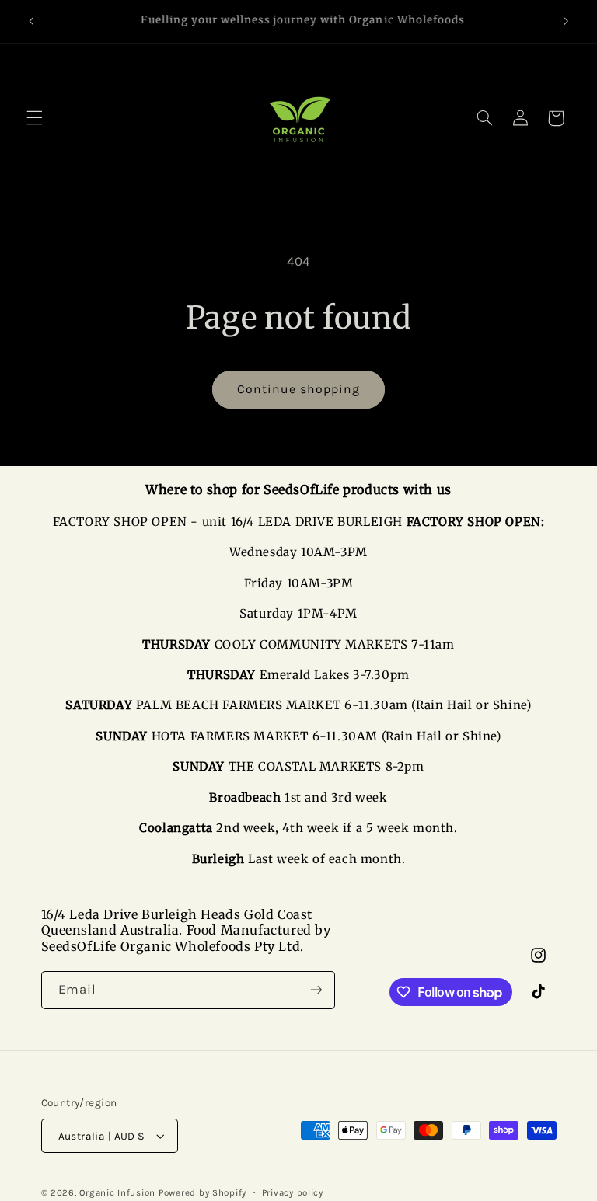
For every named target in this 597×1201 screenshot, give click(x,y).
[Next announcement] (566, 21)
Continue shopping (299, 389)
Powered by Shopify (202, 1192)
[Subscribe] (315, 990)
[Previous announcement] (31, 21)
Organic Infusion (117, 1192)
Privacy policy (292, 1192)
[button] (34, 118)
